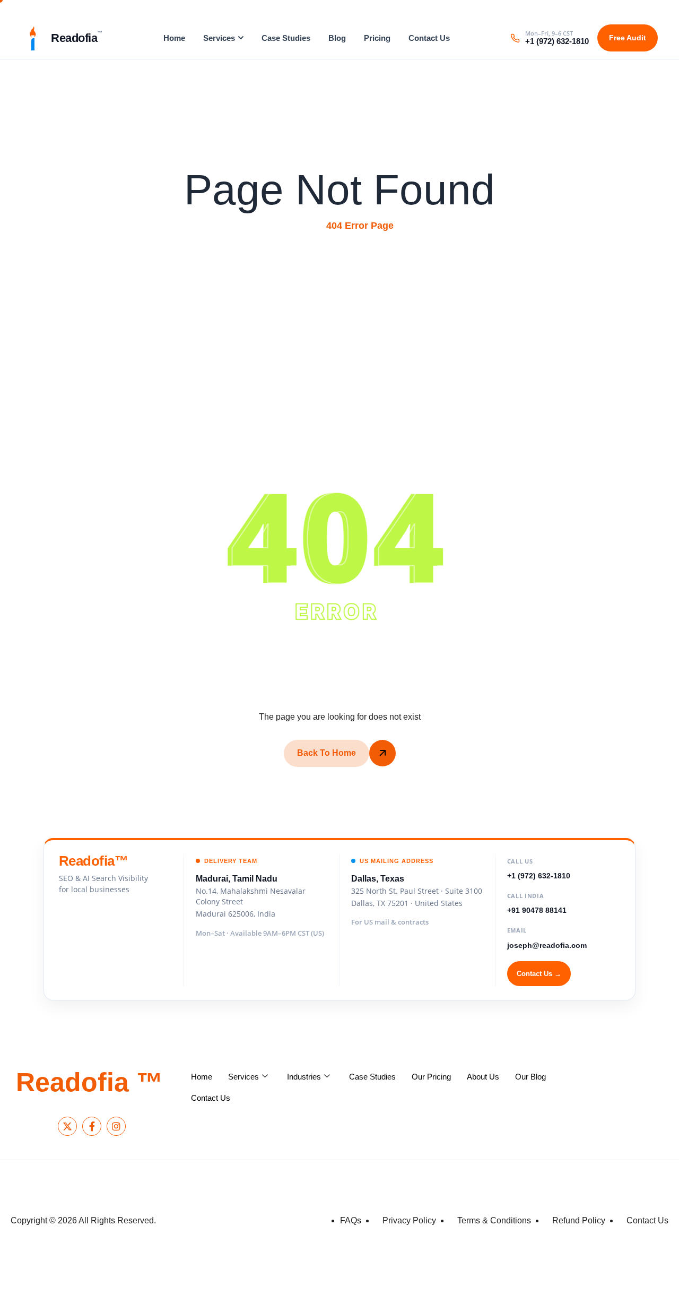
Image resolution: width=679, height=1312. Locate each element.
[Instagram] (116, 1126)
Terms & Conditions (494, 1220)
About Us (483, 1076)
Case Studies (286, 37)
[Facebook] (91, 1126)
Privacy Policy (409, 1220)
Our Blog (530, 1076)
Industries (304, 1076)
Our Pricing (431, 1076)
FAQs (350, 1220)
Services (219, 37)
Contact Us (429, 37)
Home (174, 37)
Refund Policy (578, 1220)
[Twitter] (67, 1126)
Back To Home (326, 752)
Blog (337, 37)
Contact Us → (539, 974)
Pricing (377, 37)
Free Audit (627, 37)
